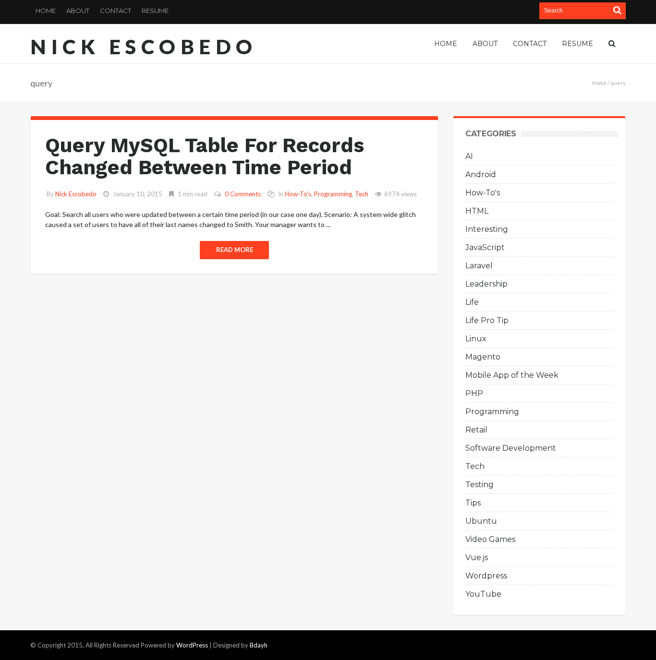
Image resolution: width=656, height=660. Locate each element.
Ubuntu (481, 521)
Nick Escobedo (143, 46)
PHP (474, 393)
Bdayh (258, 645)
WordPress (192, 645)
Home (46, 10)
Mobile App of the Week (512, 375)
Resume (155, 10)
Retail (476, 429)
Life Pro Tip (487, 320)
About (77, 10)
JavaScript (485, 247)
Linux (475, 338)
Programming (333, 194)
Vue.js (476, 557)
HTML (476, 211)
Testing (479, 484)
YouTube (483, 594)
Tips (473, 502)
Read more (234, 249)
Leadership (486, 283)
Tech (361, 194)
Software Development (510, 448)
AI (469, 156)
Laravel (479, 265)
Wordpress (486, 575)
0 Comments (243, 194)
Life (472, 302)
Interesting (486, 229)
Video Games (490, 539)
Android (480, 174)
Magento (482, 356)
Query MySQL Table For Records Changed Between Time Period (204, 156)
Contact (115, 10)
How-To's (298, 194)
